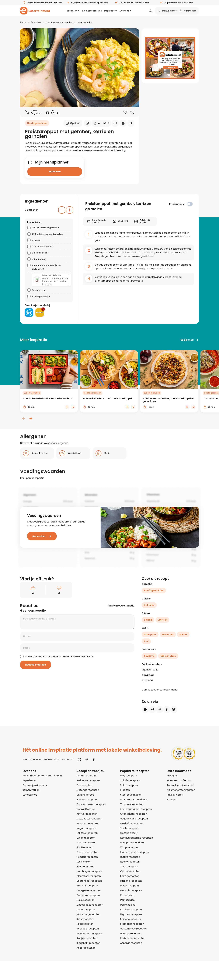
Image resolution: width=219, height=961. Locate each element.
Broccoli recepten (87, 885)
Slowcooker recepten (89, 818)
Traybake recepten (131, 804)
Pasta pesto (127, 895)
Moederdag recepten (89, 933)
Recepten (72, 10)
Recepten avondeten (132, 842)
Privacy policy (175, 794)
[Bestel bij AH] (29, 312)
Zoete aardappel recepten (136, 809)
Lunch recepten (86, 837)
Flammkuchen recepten (134, 852)
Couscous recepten (88, 895)
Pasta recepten (129, 885)
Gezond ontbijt (129, 833)
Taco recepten (129, 866)
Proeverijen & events (34, 785)
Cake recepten (85, 900)
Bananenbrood (85, 794)
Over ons (124, 10)
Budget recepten (87, 799)
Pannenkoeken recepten (91, 804)
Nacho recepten (130, 861)
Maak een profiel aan (179, 780)
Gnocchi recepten (87, 852)
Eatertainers (29, 794)
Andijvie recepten (87, 938)
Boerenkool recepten (89, 881)
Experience (29, 780)
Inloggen (172, 775)
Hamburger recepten (89, 871)
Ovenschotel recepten (133, 814)
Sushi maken (84, 861)
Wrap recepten (129, 847)
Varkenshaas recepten (133, 928)
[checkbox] (189, 204)
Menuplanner (169, 10)
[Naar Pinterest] (86, 759)
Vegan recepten (86, 828)
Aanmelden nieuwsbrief (180, 785)
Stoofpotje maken (130, 794)
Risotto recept (85, 847)
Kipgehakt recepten (88, 943)
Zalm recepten (129, 785)
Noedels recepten (87, 857)
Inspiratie (109, 10)
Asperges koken (86, 947)
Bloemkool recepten (89, 876)
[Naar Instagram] (79, 759)
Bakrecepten (84, 785)
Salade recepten (130, 780)
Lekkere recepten (87, 833)
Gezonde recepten (88, 790)
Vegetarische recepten (134, 818)
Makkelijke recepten (132, 823)
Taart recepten (86, 909)
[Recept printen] (123, 123)
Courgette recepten (89, 890)
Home (23, 22)
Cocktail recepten (131, 909)
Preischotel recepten (132, 938)
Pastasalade (127, 900)
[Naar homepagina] (35, 10)
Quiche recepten (130, 871)
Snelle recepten (129, 828)
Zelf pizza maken (86, 842)
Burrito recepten (130, 857)
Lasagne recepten (131, 881)
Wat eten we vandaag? (133, 799)
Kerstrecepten (85, 919)
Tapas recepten (86, 775)
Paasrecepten (85, 924)
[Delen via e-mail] (131, 123)
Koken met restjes (92, 10)
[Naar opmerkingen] (115, 123)
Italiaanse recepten (88, 780)
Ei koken (125, 790)
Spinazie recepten (131, 919)
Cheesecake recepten (90, 904)
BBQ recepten (128, 775)
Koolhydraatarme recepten (136, 837)
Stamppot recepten (132, 924)
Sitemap (172, 799)
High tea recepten (131, 914)
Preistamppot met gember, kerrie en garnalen (68, 22)
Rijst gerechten (85, 866)
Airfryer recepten (87, 814)
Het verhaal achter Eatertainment (42, 775)
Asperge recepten (131, 943)
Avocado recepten (88, 928)
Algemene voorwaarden (181, 790)
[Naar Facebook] (93, 759)
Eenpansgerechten (88, 823)
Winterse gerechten (88, 914)
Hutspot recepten (130, 933)
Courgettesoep (86, 809)
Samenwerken (30, 790)
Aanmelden (190, 10)
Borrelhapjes (127, 904)
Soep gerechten (129, 876)
